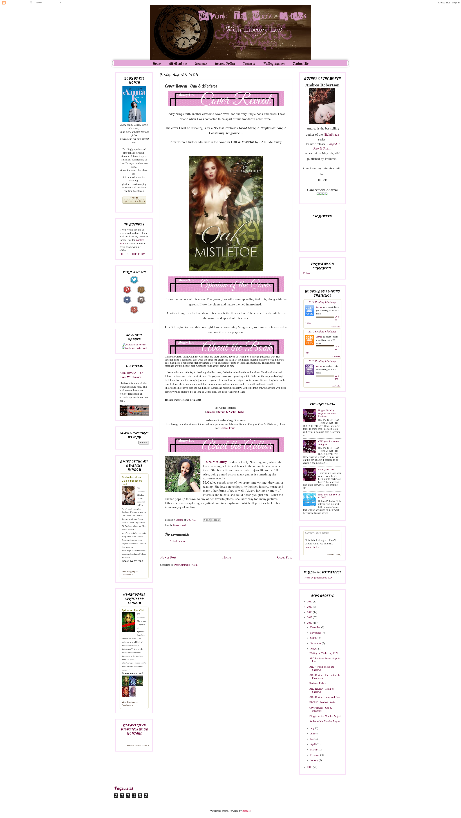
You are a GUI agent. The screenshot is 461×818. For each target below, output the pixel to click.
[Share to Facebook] (215, 520)
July (312, 728)
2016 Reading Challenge (322, 331)
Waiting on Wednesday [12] (323, 653)
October (314, 638)
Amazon (210, 412)
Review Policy (225, 63)
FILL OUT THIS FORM (132, 254)
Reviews (201, 63)
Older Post (284, 557)
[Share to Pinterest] (219, 520)
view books (336, 326)
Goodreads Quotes (333, 554)
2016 (310, 623)
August (314, 648)
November (316, 632)
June (312, 733)
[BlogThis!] (209, 520)
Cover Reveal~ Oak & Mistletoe (320, 709)
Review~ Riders (317, 683)
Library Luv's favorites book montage (134, 729)
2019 (310, 606)
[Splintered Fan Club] (129, 622)
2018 (310, 612)
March (313, 749)
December (315, 627)
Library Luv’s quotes (317, 533)
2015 (310, 767)
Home (157, 63)
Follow (306, 273)
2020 (310, 601)
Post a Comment (177, 541)
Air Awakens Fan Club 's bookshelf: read (132, 481)
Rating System (274, 63)
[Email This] (205, 520)
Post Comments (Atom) (186, 565)
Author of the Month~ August (324, 721)
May (312, 739)
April (313, 744)
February (315, 755)
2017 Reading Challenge (322, 302)
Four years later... (327, 469)
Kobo (241, 412)
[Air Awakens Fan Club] (129, 496)
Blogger (246, 811)
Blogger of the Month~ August (325, 716)
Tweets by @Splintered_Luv (317, 577)
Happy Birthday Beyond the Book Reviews (327, 413)
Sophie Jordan (312, 547)
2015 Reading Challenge (322, 361)
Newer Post (168, 557)
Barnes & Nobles (226, 412)
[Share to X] (212, 520)
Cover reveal (179, 525)
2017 (310, 617)
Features (249, 63)
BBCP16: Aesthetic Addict (322, 702)
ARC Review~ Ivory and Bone (325, 697)
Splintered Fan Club (133, 610)
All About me (178, 63)
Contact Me (300, 63)
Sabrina (319, 307)
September (316, 643)
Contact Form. (228, 428)
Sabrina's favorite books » (138, 745)
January (314, 760)
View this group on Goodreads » (130, 573)
